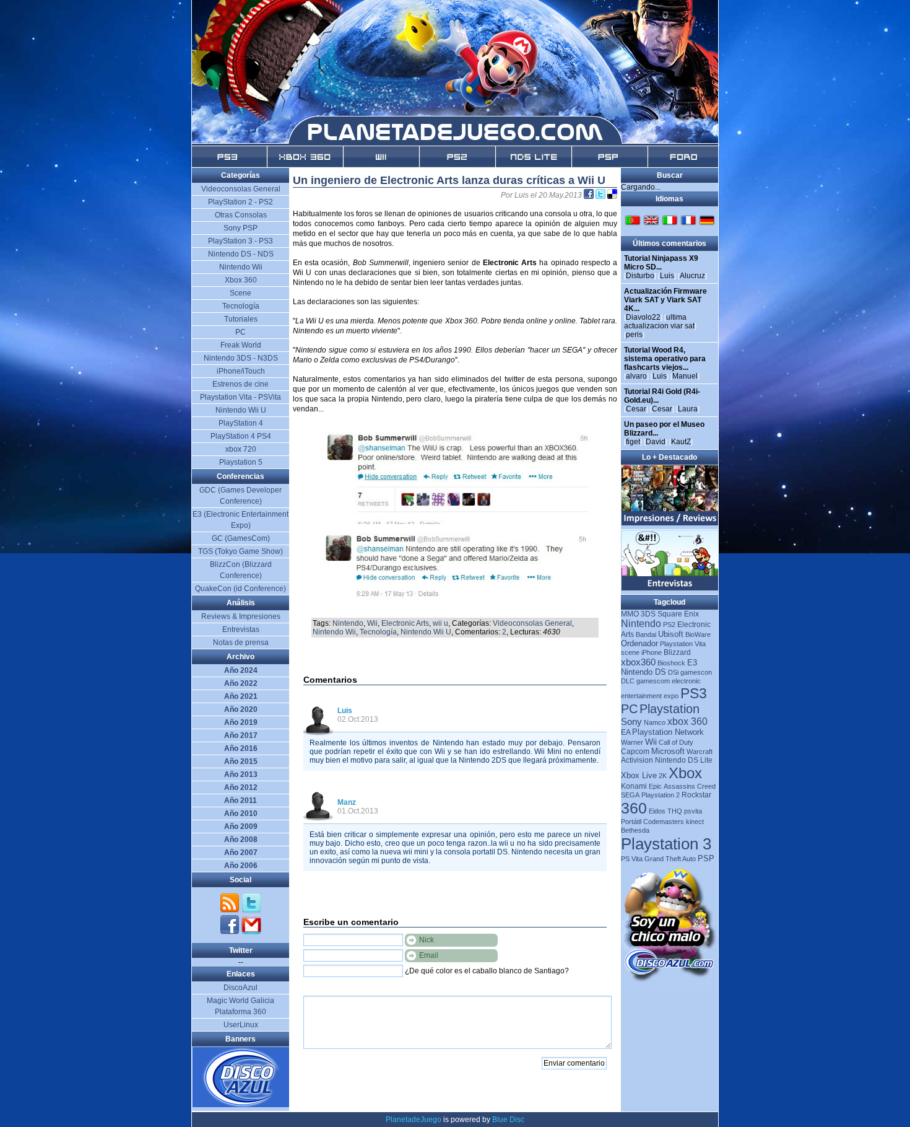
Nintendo (347, 623)
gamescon (696, 672)
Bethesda (635, 830)
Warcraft (700, 751)
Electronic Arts (405, 623)
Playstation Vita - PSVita (240, 397)
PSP (706, 858)
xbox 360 (687, 721)
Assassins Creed (690, 786)
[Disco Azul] (241, 1104)
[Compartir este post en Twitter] (601, 195)
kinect (695, 821)
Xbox (685, 773)
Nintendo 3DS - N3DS (241, 358)
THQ (674, 811)
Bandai (646, 634)
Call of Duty (676, 742)
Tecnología (378, 632)
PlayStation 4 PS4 (240, 436)
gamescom (653, 681)
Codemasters (663, 821)
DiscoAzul (240, 987)
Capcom (635, 751)
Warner (632, 742)
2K (663, 775)
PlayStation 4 (241, 423)
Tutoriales (241, 319)
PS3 (693, 693)
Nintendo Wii (334, 632)
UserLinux (240, 1024)
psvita (693, 811)
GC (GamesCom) (241, 538)
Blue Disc (508, 1119)
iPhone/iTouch (241, 371)
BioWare (698, 634)
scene (630, 652)
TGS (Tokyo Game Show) (240, 551)
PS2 (669, 624)
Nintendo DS (643, 672)
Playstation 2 (660, 795)
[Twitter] (251, 910)
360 (634, 808)
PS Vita (632, 858)
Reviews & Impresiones (240, 616)
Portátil (631, 821)
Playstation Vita (683, 643)
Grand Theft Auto (670, 858)
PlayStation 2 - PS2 (240, 202)
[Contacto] (251, 932)
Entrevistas (240, 629)
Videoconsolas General (532, 623)
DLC (628, 681)
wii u (440, 623)
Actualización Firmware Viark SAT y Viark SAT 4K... (665, 300)
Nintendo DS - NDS (241, 254)
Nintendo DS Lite (684, 760)
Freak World (240, 345)
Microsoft (668, 751)
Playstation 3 (666, 844)
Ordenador (639, 643)
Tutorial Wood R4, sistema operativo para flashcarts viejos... (665, 359)
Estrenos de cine (240, 384)
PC (629, 709)
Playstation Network (668, 732)
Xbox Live (639, 775)
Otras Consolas (241, 215)
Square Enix (678, 614)
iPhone (651, 652)
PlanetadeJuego (413, 1119)
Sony (631, 721)
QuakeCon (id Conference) (240, 588)
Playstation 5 (240, 462)
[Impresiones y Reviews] (670, 523)
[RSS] (230, 910)
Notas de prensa (241, 642)
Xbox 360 (241, 280)
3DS (648, 614)
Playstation (669, 709)
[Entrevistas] (670, 588)
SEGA (630, 795)
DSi (673, 672)
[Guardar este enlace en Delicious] (612, 195)
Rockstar (696, 795)
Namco (654, 722)
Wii (372, 623)
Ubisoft (670, 634)
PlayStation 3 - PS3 (240, 241)
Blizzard (677, 652)
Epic (655, 786)
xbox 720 (240, 449)
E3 (692, 662)
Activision (637, 760)
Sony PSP (240, 228)
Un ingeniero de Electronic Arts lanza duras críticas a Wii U (449, 180)
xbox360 (638, 662)
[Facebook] (230, 932)
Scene (240, 293)
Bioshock (671, 663)
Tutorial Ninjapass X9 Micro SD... (661, 262)
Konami (634, 786)
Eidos (657, 811)
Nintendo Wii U (426, 632)
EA (625, 732)
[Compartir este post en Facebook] (590, 195)
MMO (630, 614)
